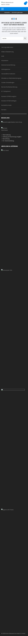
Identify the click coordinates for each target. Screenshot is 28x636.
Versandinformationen (8, 74)
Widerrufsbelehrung (7, 52)
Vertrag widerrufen (7, 47)
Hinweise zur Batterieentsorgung (11, 78)
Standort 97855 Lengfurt (8, 96)
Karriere (3, 110)
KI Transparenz (6, 91)
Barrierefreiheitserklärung (9, 87)
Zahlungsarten (5, 69)
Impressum (4, 60)
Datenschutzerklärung (8, 65)
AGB (2, 56)
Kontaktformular (6, 105)
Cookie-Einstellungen (7, 82)
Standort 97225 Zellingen (8, 101)
